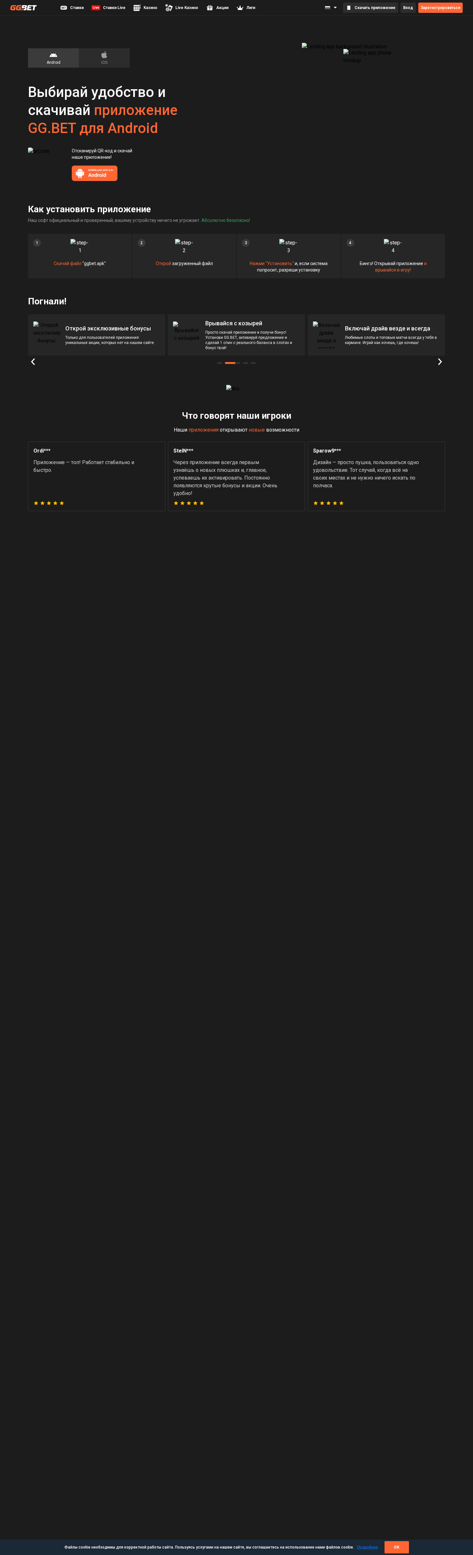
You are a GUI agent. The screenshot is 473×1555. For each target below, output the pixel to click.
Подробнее (367, 1547)
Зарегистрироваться (440, 7)
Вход (408, 7)
